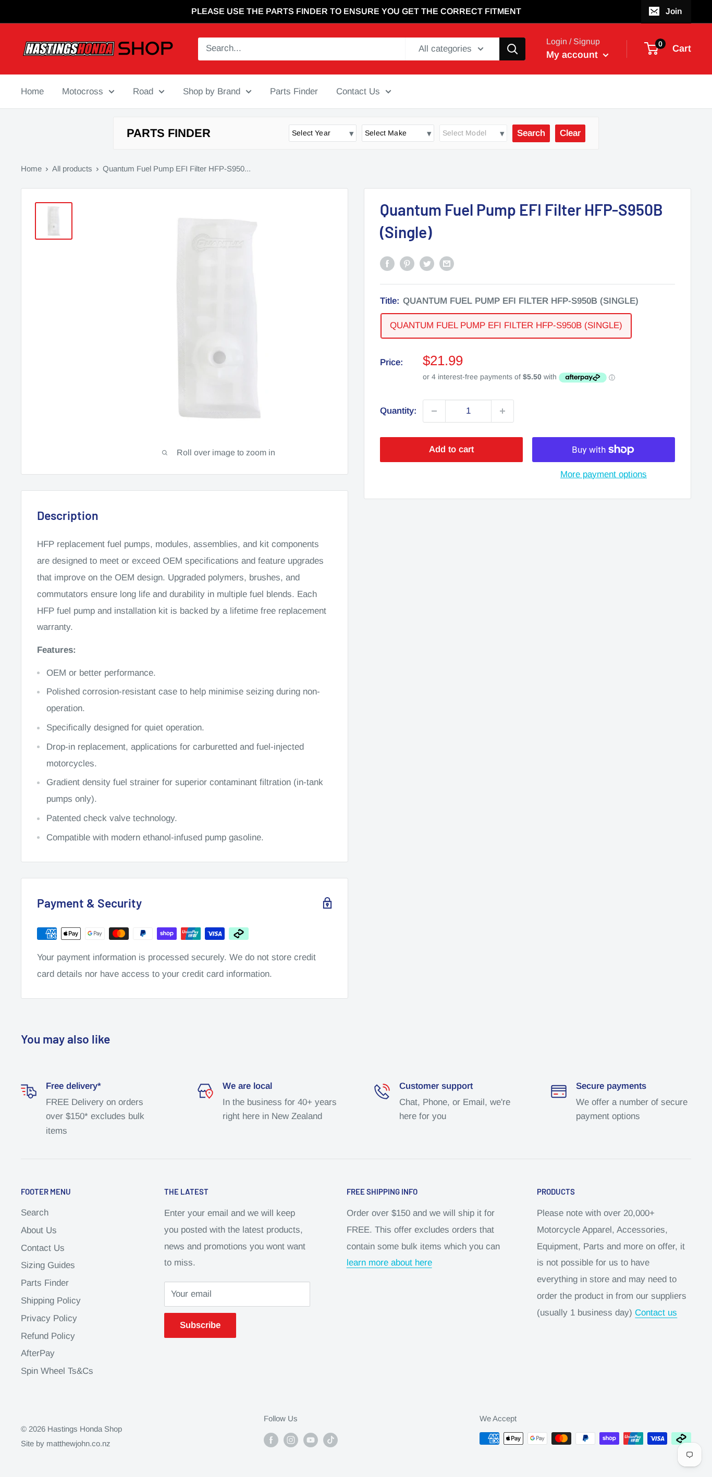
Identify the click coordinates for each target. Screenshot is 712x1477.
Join (674, 11)
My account (573, 54)
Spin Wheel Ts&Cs (57, 1371)
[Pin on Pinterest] (407, 263)
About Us (39, 1230)
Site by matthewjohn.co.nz (66, 1443)
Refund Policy (48, 1336)
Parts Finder (294, 91)
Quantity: (398, 411)
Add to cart (451, 449)
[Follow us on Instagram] (291, 1439)
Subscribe (200, 1325)
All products (72, 168)
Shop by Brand (211, 91)
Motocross (82, 91)
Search (34, 1213)
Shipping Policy (51, 1301)
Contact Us (358, 91)
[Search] (512, 49)
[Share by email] (446, 263)
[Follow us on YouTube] (310, 1439)
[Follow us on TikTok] (330, 1439)
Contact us (656, 1313)
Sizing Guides (48, 1265)
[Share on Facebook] (387, 263)
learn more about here (389, 1263)
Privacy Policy (49, 1318)
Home (32, 91)
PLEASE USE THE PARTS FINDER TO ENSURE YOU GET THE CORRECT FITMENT (356, 11)
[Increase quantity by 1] (502, 411)
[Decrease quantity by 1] (434, 411)
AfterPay (38, 1353)
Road (143, 91)
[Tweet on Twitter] (427, 263)
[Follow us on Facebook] (271, 1439)
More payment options (603, 474)
